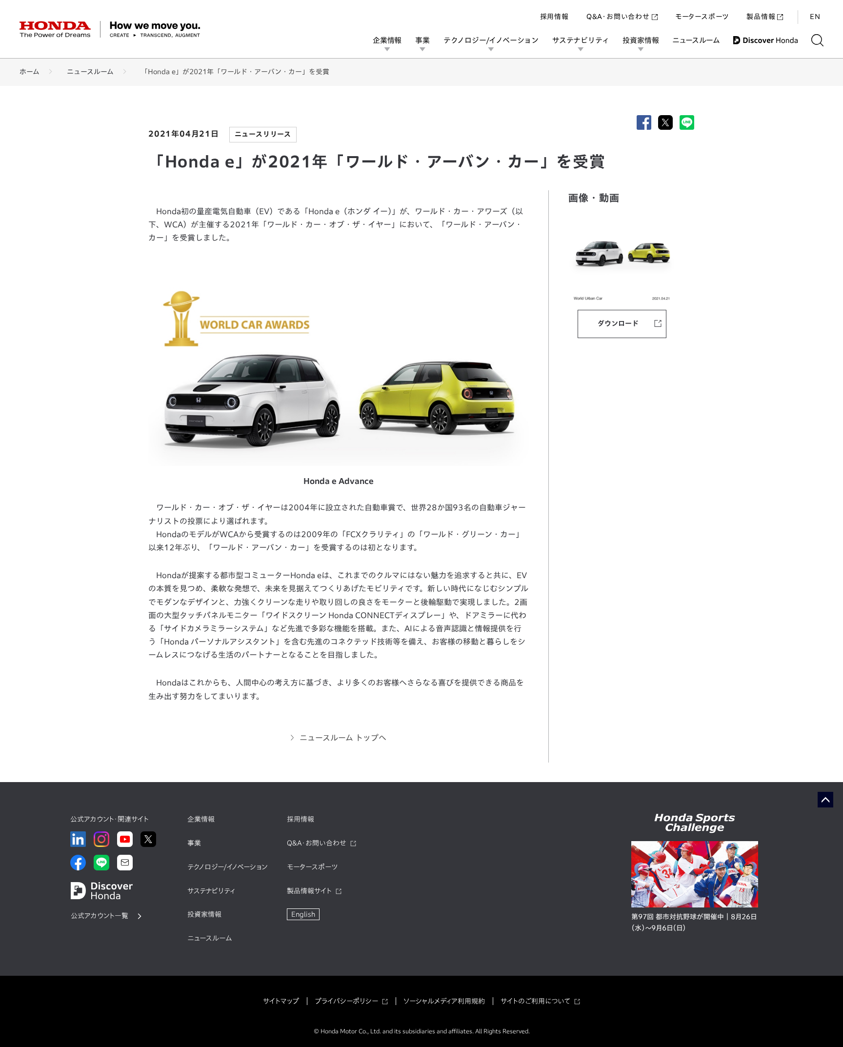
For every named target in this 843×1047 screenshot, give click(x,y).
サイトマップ (281, 1001)
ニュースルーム (696, 40)
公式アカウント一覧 (99, 915)
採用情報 (554, 16)
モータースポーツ (702, 16)
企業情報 (387, 40)
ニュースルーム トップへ (343, 738)
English (303, 914)
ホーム (30, 71)
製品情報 (760, 16)
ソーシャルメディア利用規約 (444, 1001)
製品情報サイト (309, 890)
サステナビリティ (580, 40)
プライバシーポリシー (346, 1001)
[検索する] (817, 40)
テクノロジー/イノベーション (491, 40)
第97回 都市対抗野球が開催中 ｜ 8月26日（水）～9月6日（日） (694, 922)
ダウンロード (618, 323)
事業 (422, 40)
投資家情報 (640, 40)
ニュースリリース (263, 134)
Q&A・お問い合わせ (618, 16)
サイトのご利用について (535, 1001)
